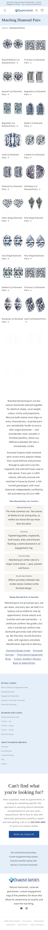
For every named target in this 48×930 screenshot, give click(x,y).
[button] (5, 10)
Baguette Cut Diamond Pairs (34, 93)
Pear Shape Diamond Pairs (34, 257)
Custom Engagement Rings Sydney (23, 856)
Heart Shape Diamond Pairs (12, 219)
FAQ (2, 759)
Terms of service (23, 925)
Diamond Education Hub (10, 717)
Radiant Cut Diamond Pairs (12, 289)
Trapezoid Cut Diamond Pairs (13, 354)
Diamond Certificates (8, 704)
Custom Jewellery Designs (27, 658)
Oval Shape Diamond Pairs (11, 257)
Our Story (4, 747)
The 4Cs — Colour (7, 726)
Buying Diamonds (7, 692)
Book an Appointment (24, 662)
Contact (4, 764)
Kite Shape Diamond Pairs (33, 219)
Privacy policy (27, 921)
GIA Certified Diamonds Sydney (23, 852)
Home (5, 27)
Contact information (37, 925)
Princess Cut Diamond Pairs (34, 61)
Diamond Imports (14, 921)
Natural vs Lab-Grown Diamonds (13, 700)
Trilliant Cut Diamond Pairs (12, 386)
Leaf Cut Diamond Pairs (35, 318)
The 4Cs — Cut (6, 721)
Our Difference (6, 751)
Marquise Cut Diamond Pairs (12, 320)
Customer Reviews (7, 755)
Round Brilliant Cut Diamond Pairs (11, 61)
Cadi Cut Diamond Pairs (10, 156)
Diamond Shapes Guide (18, 650)
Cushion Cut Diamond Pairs (34, 156)
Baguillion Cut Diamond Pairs (8, 124)
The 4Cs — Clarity (7, 730)
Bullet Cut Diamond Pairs (33, 124)
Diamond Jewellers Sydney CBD (23, 861)
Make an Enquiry (24, 834)
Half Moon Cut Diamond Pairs (31, 188)
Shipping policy (39, 921)
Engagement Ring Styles (10, 696)
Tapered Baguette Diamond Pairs (32, 354)
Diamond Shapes (7, 734)
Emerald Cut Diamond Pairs (12, 188)
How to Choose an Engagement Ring (14, 687)
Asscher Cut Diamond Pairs (12, 93)
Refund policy (11, 925)
